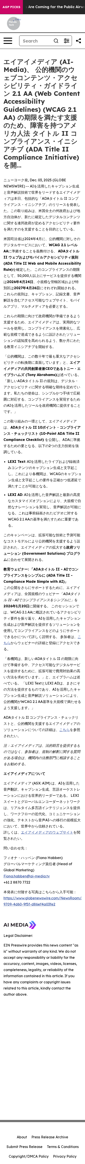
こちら (64, 729)
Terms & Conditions (63, 1146)
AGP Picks (11, 7)
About (22, 1137)
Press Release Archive (49, 1137)
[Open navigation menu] (7, 40)
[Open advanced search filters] (66, 41)
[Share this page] (78, 40)
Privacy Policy (64, 1156)
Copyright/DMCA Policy (29, 1156)
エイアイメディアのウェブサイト (47, 832)
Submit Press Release (24, 1146)
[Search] (56, 41)
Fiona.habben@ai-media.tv (26, 876)
